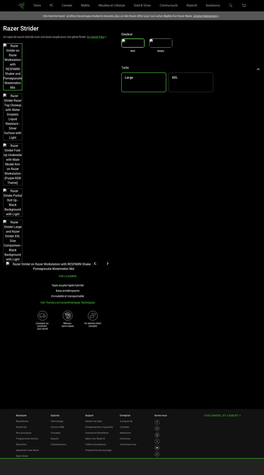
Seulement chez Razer (27, 450)
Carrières (124, 427)
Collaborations (58, 444)
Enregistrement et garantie (99, 427)
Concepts (55, 433)
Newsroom (125, 433)
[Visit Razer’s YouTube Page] (157, 447)
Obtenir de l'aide (93, 421)
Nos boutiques (23, 433)
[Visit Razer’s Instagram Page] (157, 428)
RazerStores (22, 421)
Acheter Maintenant (206, 16)
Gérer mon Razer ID (95, 438)
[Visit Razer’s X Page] (157, 441)
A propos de (126, 421)
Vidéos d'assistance (95, 444)
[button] (12, 66)
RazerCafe (21, 427)
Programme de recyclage (98, 450)
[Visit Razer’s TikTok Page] (157, 454)
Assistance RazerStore (96, 433)
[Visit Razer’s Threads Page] (157, 435)
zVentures (125, 438)
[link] (21, 5)
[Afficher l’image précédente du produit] (95, 263)
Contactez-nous (128, 444)
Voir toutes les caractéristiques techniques (67, 302)
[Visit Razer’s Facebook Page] (157, 422)
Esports (55, 438)
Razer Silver (22, 456)
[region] (59, 157)
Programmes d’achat (27, 438)
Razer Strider (21, 28)
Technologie (57, 421)
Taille (125, 68)
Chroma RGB (57, 427)
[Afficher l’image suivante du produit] (107, 263)
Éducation (21, 444)
